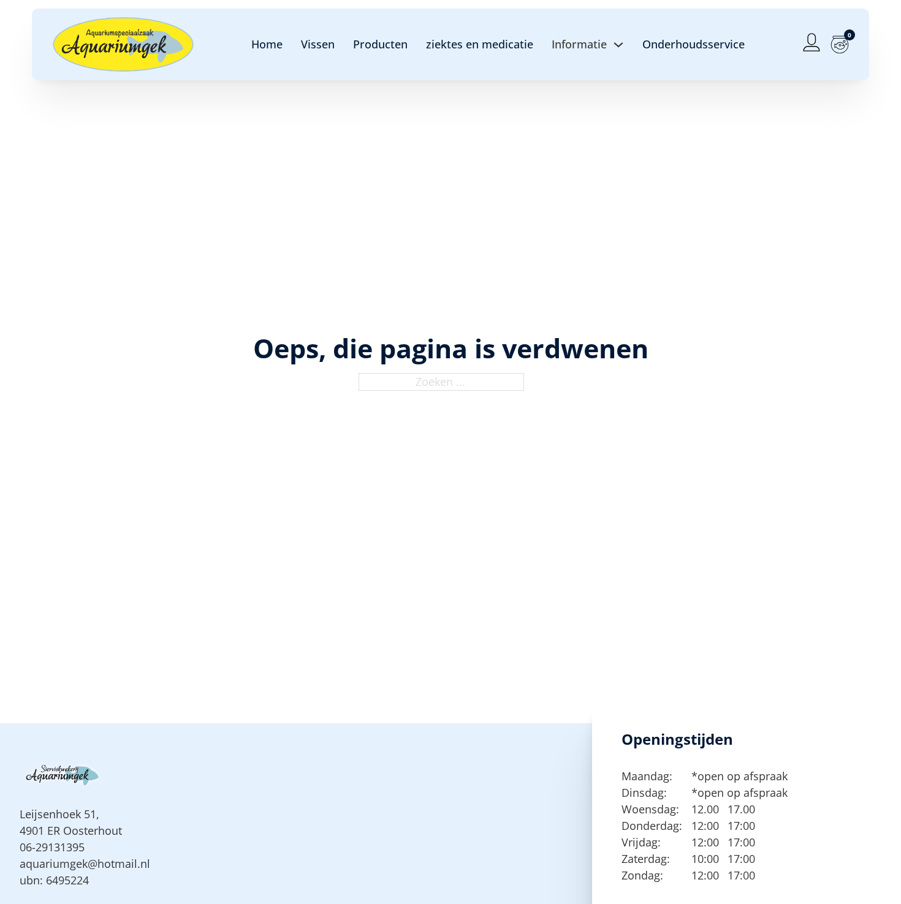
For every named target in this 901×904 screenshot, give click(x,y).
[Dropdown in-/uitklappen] (618, 44)
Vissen (318, 44)
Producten (380, 44)
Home (267, 44)
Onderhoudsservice (693, 44)
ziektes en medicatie (479, 44)
